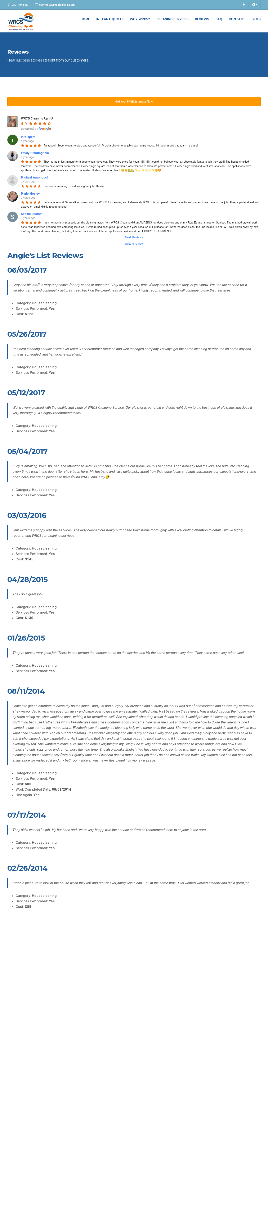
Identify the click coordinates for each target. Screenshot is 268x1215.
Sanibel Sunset (32, 214)
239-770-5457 (20, 4)
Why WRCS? (140, 19)
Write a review (134, 243)
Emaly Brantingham (35, 153)
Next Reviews (134, 237)
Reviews (202, 19)
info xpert (28, 137)
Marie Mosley (30, 193)
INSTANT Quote (110, 19)
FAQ (218, 19)
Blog (256, 19)
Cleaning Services (172, 19)
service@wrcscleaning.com (57, 4)
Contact (237, 19)
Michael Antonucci (34, 177)
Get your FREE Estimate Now (134, 101)
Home (85, 19)
